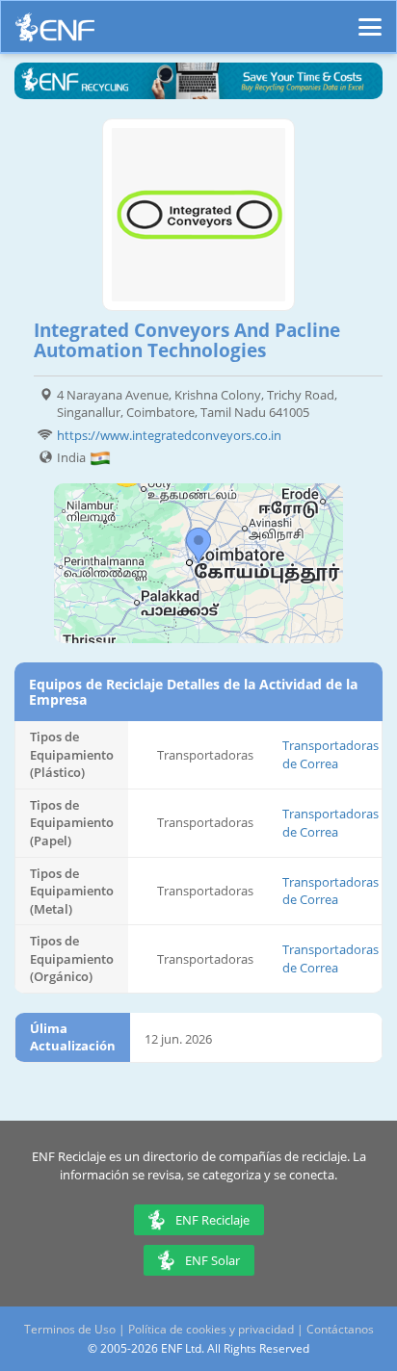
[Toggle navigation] (370, 18)
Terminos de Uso (70, 1329)
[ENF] (54, 32)
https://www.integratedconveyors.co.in (169, 435)
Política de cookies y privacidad (211, 1329)
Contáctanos (340, 1329)
